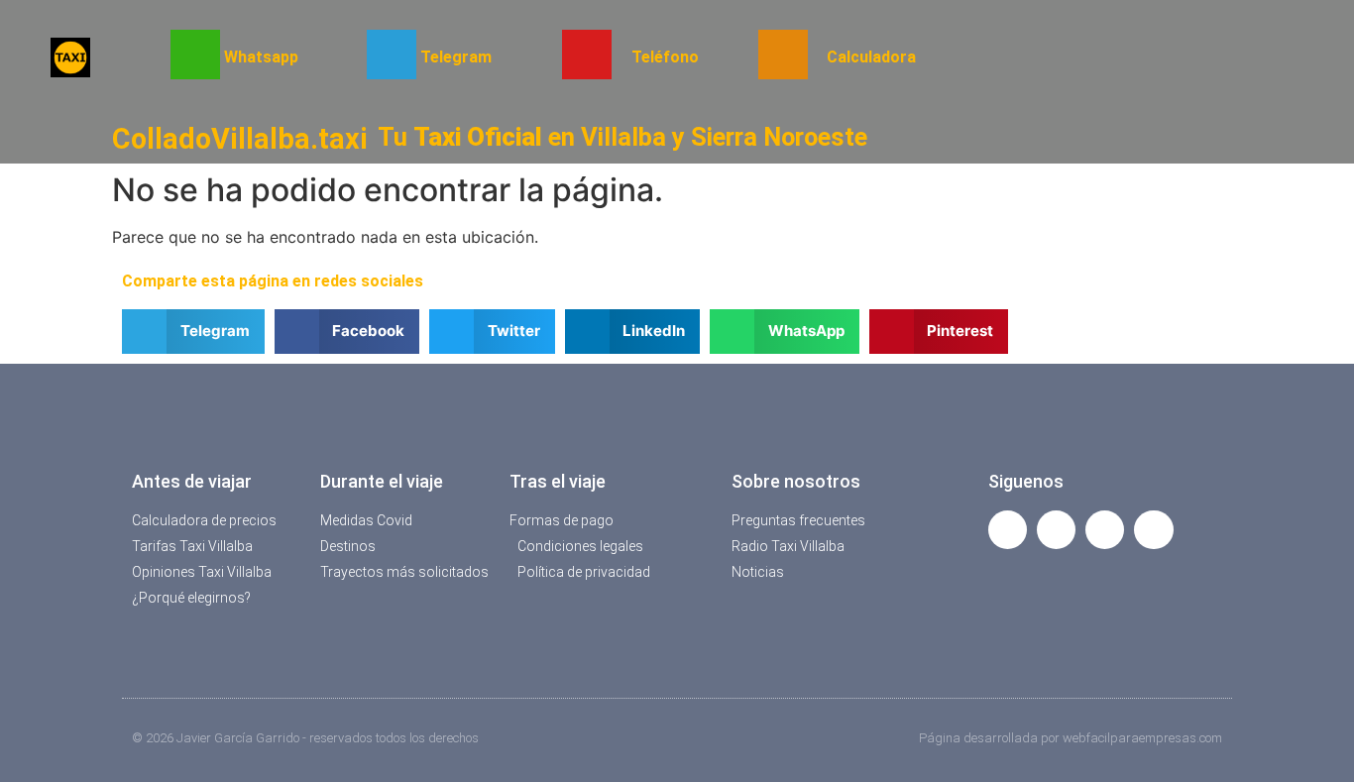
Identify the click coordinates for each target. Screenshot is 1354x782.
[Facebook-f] (1007, 529)
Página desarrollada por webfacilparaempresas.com (1070, 737)
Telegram (456, 57)
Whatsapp (261, 57)
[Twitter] (1056, 529)
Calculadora (871, 57)
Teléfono (665, 57)
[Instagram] (1153, 529)
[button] (193, 331)
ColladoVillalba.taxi (240, 139)
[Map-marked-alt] (1104, 529)
